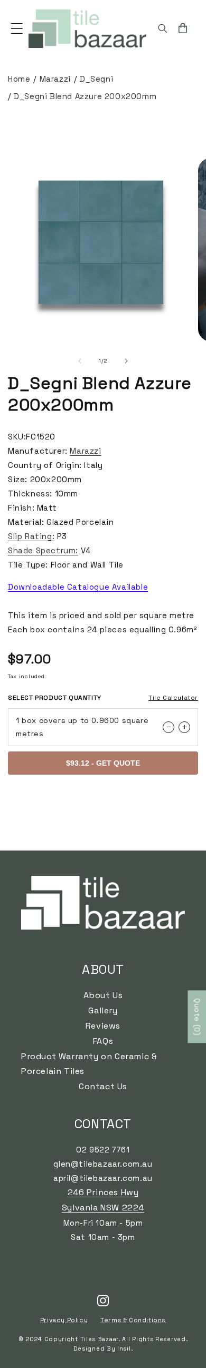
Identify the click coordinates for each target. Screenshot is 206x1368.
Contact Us (103, 1086)
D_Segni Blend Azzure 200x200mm (85, 96)
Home (19, 79)
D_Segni (96, 79)
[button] (17, 28)
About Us (103, 995)
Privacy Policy (64, 1320)
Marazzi (55, 79)
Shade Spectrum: (43, 550)
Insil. (125, 1348)
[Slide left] (79, 361)
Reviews (103, 1025)
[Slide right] (126, 361)
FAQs (103, 1041)
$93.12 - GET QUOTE (103, 763)
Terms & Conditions (133, 1320)
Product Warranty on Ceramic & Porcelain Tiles (89, 1064)
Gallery (102, 1010)
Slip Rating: (31, 536)
